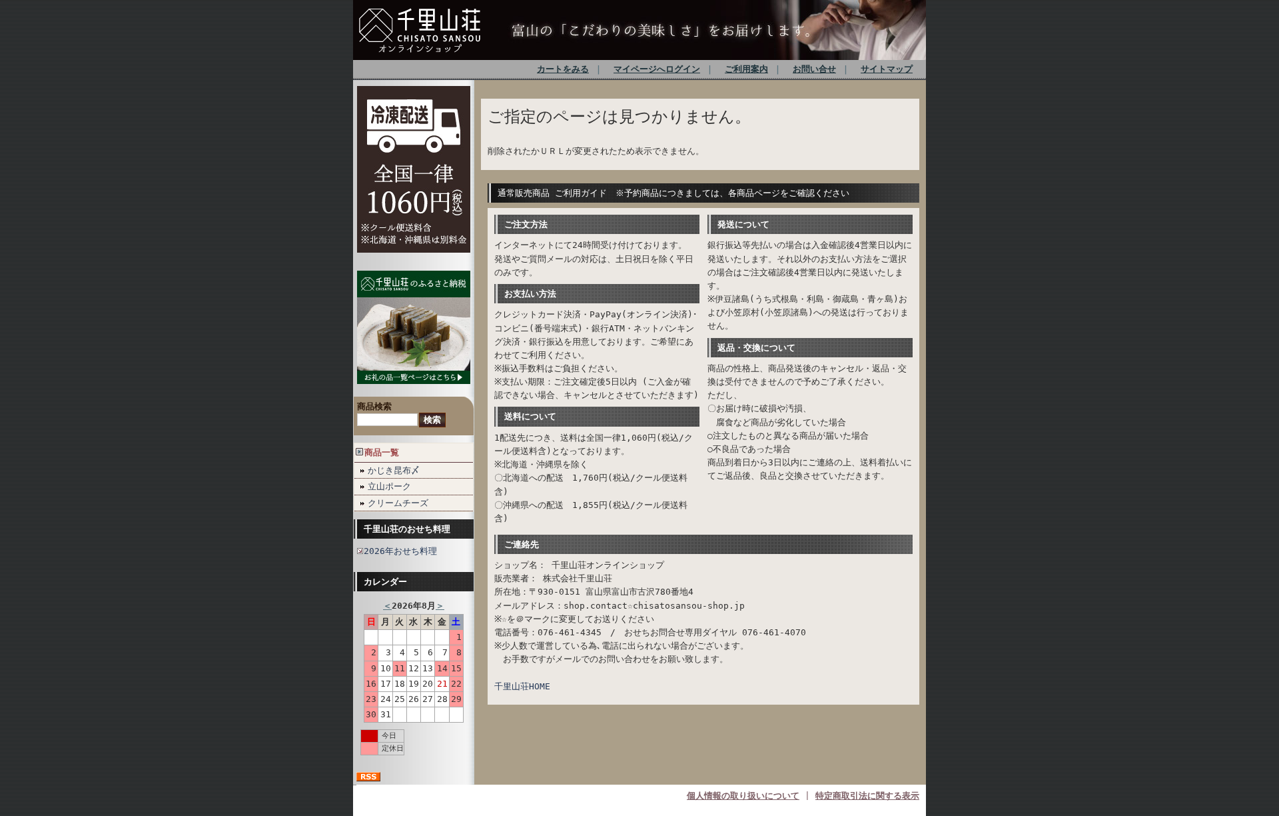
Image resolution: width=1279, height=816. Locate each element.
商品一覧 (381, 452)
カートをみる (563, 69)
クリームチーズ (398, 503)
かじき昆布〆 (394, 470)
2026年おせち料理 (400, 551)
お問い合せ (814, 69)
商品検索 (374, 406)
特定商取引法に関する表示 (867, 796)
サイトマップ (887, 69)
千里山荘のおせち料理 (407, 529)
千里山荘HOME (522, 686)
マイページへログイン (657, 69)
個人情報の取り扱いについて (743, 796)
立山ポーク (389, 486)
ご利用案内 (746, 69)
